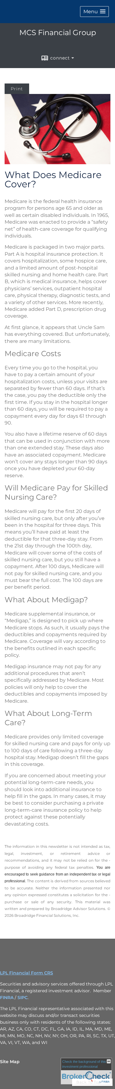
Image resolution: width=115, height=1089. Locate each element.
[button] (94, 11)
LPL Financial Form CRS (26, 973)
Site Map (10, 1061)
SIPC (22, 997)
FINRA (6, 997)
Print (17, 88)
